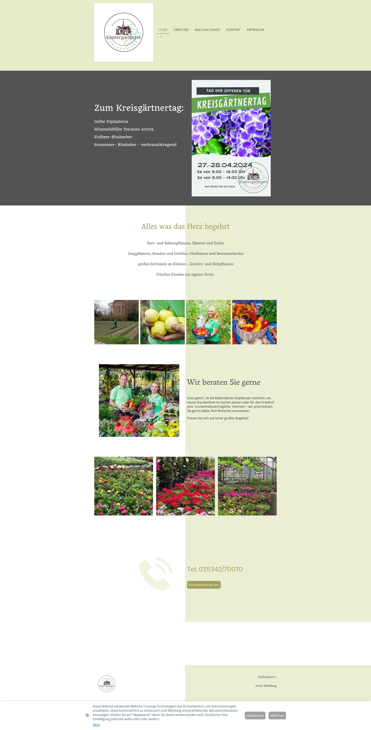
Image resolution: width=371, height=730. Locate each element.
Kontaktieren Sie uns (204, 585)
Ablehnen (277, 715)
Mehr (96, 725)
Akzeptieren (255, 715)
